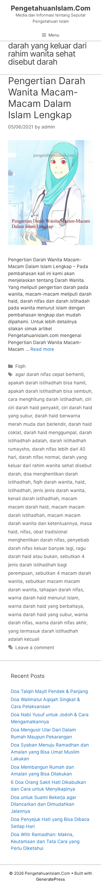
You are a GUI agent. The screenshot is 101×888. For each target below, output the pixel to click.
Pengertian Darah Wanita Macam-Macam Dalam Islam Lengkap (46, 97)
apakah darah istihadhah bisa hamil (46, 382)
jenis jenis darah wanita (59, 490)
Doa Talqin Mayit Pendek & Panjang (49, 691)
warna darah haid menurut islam (43, 597)
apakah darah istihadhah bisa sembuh (49, 391)
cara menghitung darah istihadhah (45, 399)
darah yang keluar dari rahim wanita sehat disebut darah (50, 465)
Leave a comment (34, 647)
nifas (25, 531)
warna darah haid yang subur (40, 614)
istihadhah (19, 490)
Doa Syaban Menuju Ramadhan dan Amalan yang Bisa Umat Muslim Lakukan (50, 751)
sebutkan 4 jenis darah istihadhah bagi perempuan (46, 565)
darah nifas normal (39, 457)
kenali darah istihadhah (33, 498)
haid (80, 482)
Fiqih (20, 366)
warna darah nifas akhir (60, 622)
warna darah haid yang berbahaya (45, 606)
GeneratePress (50, 879)
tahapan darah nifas (61, 589)
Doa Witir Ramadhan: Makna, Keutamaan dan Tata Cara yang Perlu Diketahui (45, 841)
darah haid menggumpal (50, 432)
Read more (42, 349)
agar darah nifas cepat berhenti (49, 374)
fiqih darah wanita (52, 482)
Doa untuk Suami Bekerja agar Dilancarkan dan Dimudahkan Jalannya (43, 804)
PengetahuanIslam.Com (50, 8)
